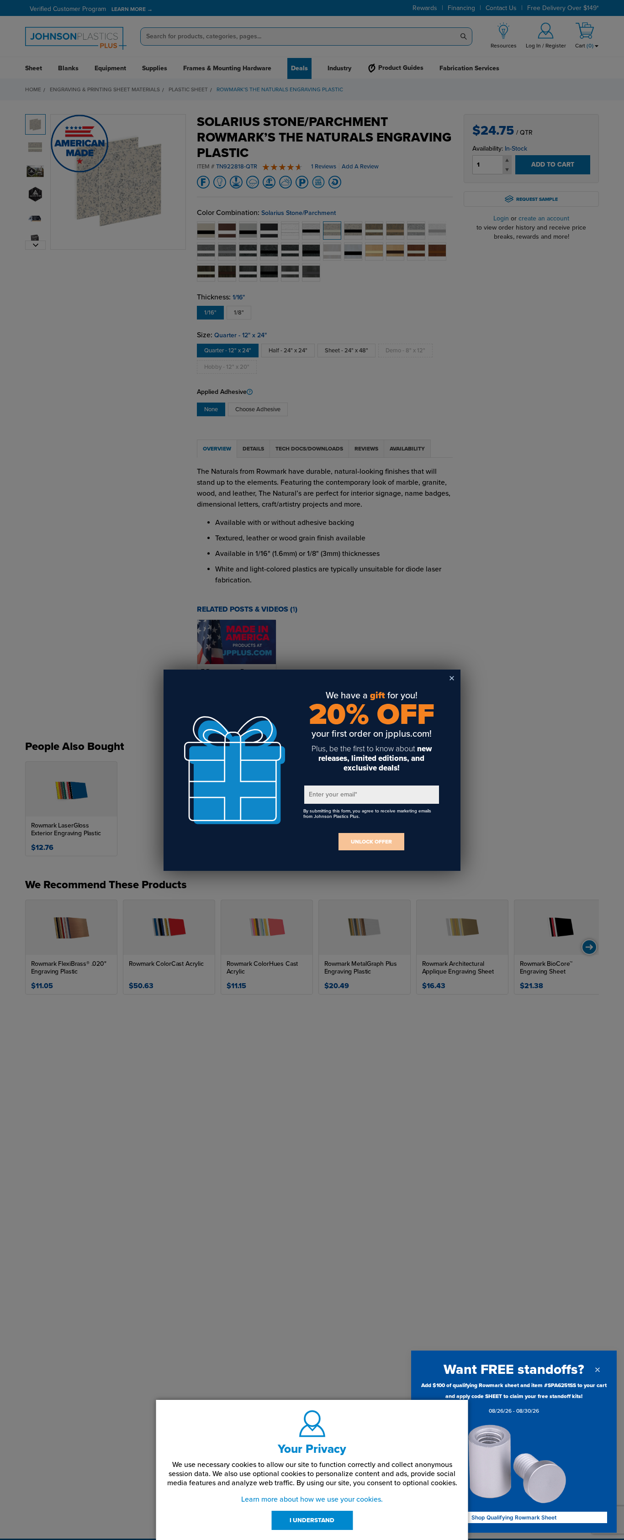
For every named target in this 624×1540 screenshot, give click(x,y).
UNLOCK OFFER (371, 841)
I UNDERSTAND (312, 1520)
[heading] (514, 1369)
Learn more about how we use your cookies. (312, 1499)
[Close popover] (597, 1370)
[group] (514, 1400)
